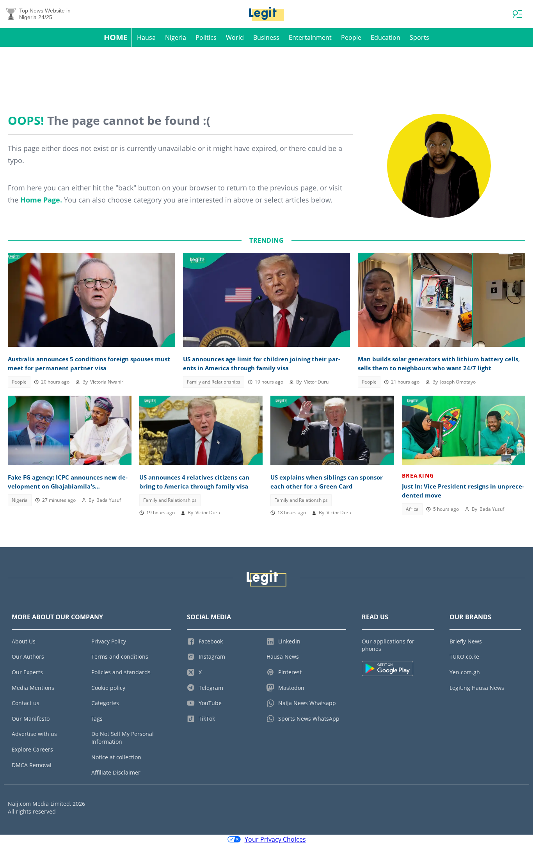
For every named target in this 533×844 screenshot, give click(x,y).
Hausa (146, 37)
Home (116, 37)
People (351, 37)
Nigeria (175, 37)
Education (385, 37)
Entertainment (310, 37)
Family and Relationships (213, 381)
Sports (419, 37)
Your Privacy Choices (275, 839)
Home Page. (41, 199)
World (235, 37)
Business (266, 37)
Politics (206, 37)
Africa (412, 509)
